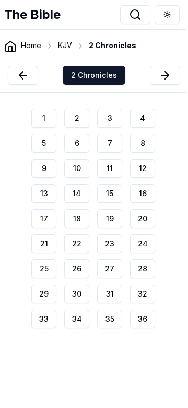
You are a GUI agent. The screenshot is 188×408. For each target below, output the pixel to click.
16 (143, 193)
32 (142, 293)
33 (44, 318)
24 (143, 243)
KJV (65, 45)
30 (76, 293)
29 (44, 293)
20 (142, 218)
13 (44, 193)
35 (109, 318)
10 (77, 168)
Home (31, 45)
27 (109, 268)
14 (77, 193)
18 (77, 218)
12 (143, 168)
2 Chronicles (94, 75)
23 (109, 243)
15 (109, 193)
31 (110, 293)
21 (44, 243)
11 (110, 168)
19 (110, 218)
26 (76, 268)
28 (142, 268)
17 (44, 218)
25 (44, 268)
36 (142, 318)
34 (77, 318)
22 (76, 243)
